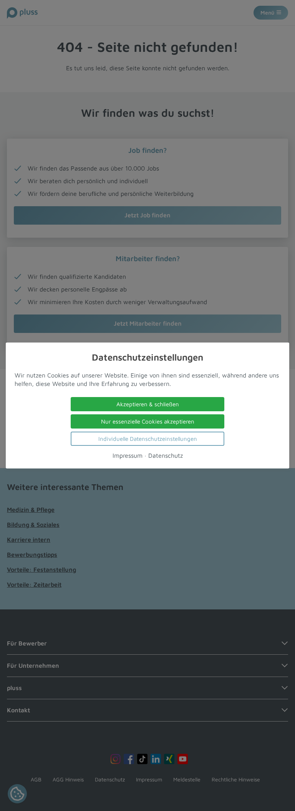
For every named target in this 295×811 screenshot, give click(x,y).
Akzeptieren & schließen (147, 404)
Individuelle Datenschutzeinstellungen (147, 438)
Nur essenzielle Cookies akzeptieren (147, 421)
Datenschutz (165, 455)
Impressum (128, 455)
